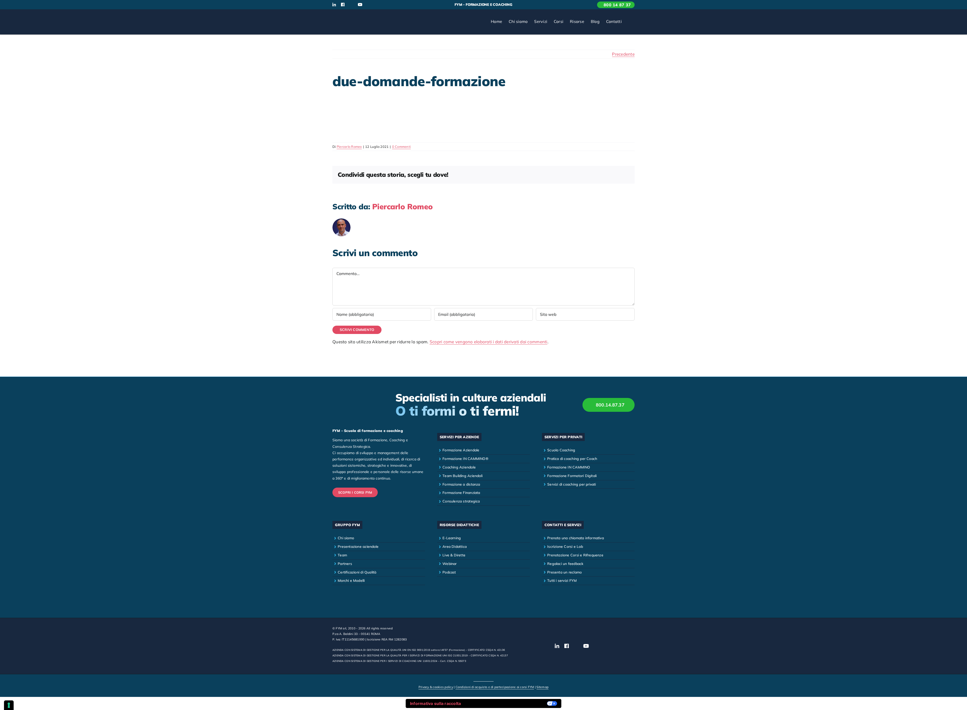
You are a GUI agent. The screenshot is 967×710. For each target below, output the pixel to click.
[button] (630, 22)
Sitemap (542, 687)
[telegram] (385, 5)
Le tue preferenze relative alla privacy (506, 703)
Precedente (623, 54)
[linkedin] (334, 5)
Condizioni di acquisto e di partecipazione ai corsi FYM (495, 687)
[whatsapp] (376, 5)
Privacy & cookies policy (436, 687)
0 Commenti (401, 147)
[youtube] (360, 5)
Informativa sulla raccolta (435, 703)
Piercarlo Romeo (349, 147)
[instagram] (351, 5)
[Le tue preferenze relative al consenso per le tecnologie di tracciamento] (9, 705)
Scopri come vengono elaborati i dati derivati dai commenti (488, 341)
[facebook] (342, 5)
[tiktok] (368, 5)
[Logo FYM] (351, 15)
